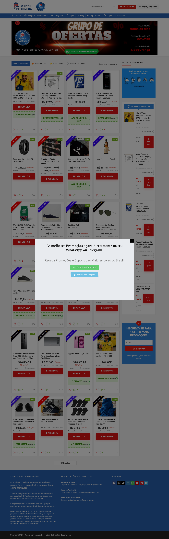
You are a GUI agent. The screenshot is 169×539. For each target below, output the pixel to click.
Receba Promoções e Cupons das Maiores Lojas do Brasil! (84, 260)
